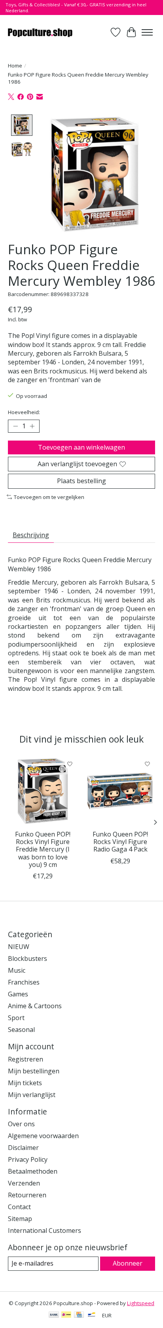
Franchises (24, 982)
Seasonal (21, 1029)
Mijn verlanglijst (31, 1094)
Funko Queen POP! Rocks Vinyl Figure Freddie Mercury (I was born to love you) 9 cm (42, 849)
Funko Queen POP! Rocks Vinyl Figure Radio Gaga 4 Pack (120, 841)
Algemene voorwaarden (43, 1135)
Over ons (21, 1124)
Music (16, 970)
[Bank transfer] (54, 1315)
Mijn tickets (25, 1083)
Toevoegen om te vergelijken (49, 497)
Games (18, 994)
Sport (16, 1017)
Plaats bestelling (81, 480)
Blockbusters (27, 958)
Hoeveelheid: (24, 412)
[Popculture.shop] (40, 32)
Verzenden (24, 1183)
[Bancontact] (92, 1315)
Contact (19, 1206)
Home (15, 65)
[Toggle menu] (147, 32)
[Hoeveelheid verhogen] (32, 426)
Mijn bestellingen (33, 1071)
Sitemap (20, 1218)
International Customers (44, 1230)
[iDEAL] (66, 1315)
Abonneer (127, 1263)
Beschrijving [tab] (31, 535)
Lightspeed (140, 1303)
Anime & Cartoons (35, 1006)
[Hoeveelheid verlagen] (15, 426)
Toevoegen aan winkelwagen (81, 447)
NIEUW (18, 946)
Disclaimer (23, 1147)
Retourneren (27, 1195)
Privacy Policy (27, 1159)
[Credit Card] (79, 1315)
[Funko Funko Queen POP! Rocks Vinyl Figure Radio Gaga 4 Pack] (120, 791)
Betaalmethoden (32, 1171)
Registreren (25, 1059)
